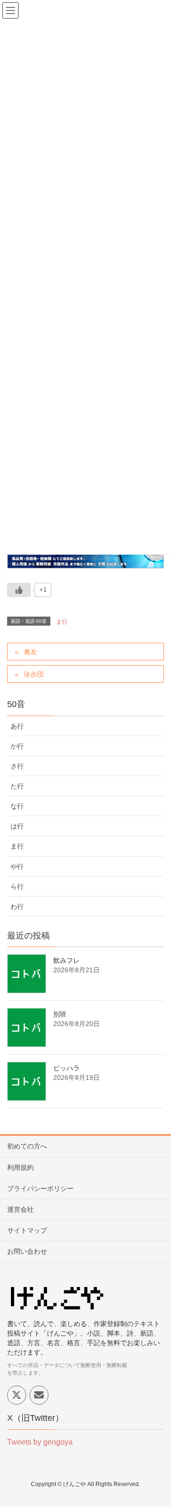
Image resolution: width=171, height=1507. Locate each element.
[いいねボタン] (19, 590)
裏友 (30, 652)
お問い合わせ (27, 1251)
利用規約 (20, 1167)
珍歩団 (34, 674)
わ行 (17, 906)
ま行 (61, 622)
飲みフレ (66, 960)
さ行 (17, 766)
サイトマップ (27, 1230)
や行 (17, 866)
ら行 (17, 886)
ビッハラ (66, 1068)
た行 (17, 786)
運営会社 (20, 1209)
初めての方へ (27, 1146)
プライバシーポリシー (40, 1188)
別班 (59, 1014)
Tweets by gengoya (40, 1442)
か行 (17, 746)
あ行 (17, 726)
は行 (17, 826)
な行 (17, 806)
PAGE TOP (156, 1453)
